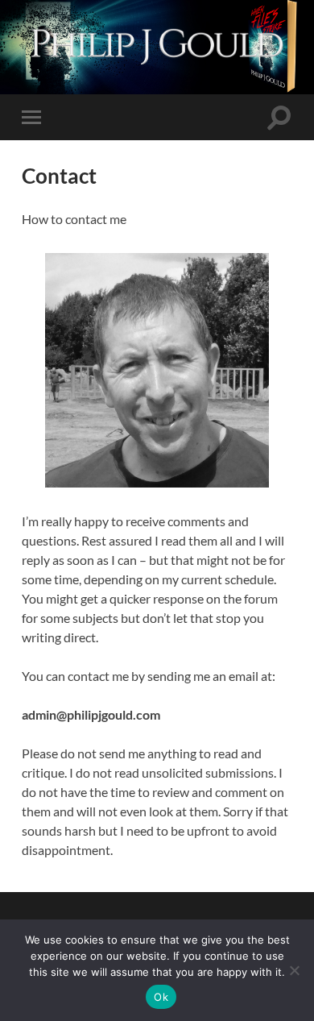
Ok (161, 996)
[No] (294, 970)
